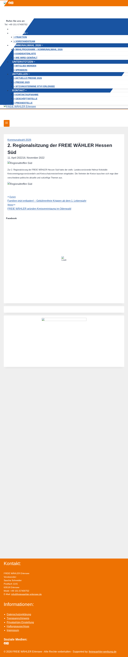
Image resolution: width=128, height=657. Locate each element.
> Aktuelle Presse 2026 (28, 78)
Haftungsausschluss (18, 626)
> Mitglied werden (25, 66)
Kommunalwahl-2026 (19, 140)
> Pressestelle (23, 103)
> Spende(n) (20, 70)
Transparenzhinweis (18, 618)
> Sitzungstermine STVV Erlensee (34, 86)
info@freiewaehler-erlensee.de (26, 594)
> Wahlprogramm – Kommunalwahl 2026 (38, 49)
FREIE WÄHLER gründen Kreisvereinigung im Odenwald (39, 207)
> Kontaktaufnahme (26, 94)
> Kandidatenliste (25, 53)
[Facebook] (9, 3)
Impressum (13, 630)
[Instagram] (12, 3)
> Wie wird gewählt (25, 57)
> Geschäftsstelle (25, 98)
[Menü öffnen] (7, 123)
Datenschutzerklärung (19, 614)
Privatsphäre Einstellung (20, 622)
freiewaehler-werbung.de (102, 651)
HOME (16, 29)
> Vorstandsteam (24, 41)
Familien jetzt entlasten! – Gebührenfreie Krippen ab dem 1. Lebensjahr (46, 199)
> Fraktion (20, 37)
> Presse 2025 (22, 82)
